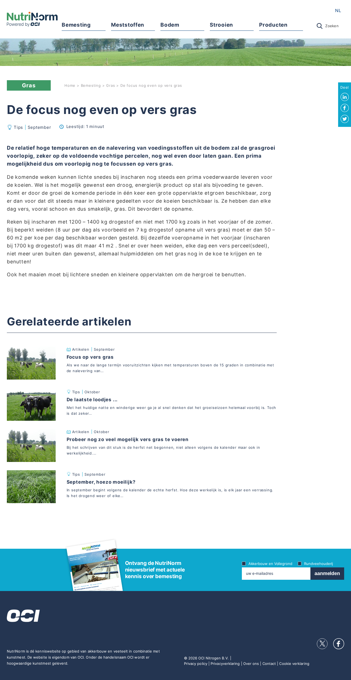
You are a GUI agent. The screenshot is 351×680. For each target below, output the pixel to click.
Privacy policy (195, 663)
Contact (269, 663)
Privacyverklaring (225, 663)
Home (69, 85)
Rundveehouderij (318, 563)
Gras (110, 85)
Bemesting (76, 25)
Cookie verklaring (294, 663)
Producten (273, 25)
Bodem (169, 25)
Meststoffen (127, 25)
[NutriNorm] (32, 19)
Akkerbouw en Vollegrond (270, 563)
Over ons (251, 663)
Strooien (221, 25)
